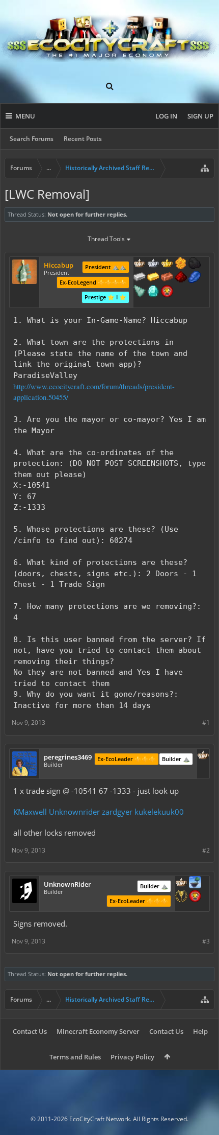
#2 (206, 850)
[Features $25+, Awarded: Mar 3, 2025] (181, 264)
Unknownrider (74, 812)
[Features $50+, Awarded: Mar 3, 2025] (194, 264)
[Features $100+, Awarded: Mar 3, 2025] (153, 278)
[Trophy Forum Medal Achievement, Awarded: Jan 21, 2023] (167, 292)
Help (200, 1031)
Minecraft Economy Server (98, 1031)
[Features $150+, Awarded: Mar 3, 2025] (167, 278)
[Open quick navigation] (205, 168)
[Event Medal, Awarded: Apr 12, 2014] (181, 897)
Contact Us (30, 1031)
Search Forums (31, 138)
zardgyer (117, 812)
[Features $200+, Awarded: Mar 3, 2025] (181, 278)
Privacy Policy (132, 1056)
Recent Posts (83, 138)
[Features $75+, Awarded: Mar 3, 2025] (139, 278)
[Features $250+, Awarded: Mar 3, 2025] (194, 278)
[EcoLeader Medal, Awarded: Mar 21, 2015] (203, 756)
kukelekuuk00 (159, 812)
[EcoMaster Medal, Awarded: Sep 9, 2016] (153, 264)
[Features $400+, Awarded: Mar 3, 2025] (153, 292)
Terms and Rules (75, 1056)
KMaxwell (30, 812)
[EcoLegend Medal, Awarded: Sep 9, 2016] (167, 264)
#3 (206, 941)
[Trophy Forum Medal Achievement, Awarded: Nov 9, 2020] (195, 897)
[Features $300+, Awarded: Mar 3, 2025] (139, 292)
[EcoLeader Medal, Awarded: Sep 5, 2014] (181, 883)
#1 (206, 722)
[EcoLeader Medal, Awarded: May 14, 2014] (139, 264)
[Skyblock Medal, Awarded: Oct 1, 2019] (195, 883)
